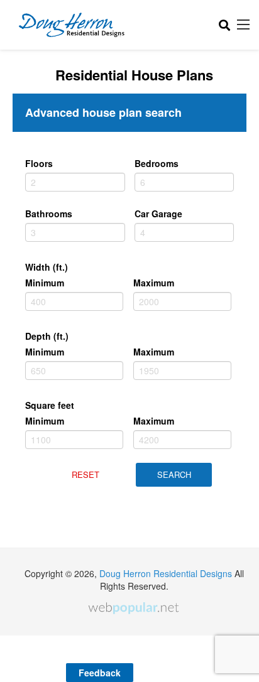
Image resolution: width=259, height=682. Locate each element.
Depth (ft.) (47, 336)
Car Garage (158, 213)
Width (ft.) (46, 267)
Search (174, 474)
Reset (85, 474)
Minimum (44, 282)
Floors (39, 163)
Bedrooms (157, 163)
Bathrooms (48, 213)
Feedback (100, 672)
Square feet (49, 405)
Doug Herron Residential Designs (165, 573)
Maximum (153, 282)
